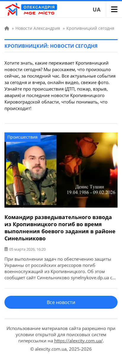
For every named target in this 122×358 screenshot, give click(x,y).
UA (96, 9)
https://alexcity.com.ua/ (78, 341)
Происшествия (22, 137)
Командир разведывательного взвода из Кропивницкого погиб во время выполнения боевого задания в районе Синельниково (59, 228)
